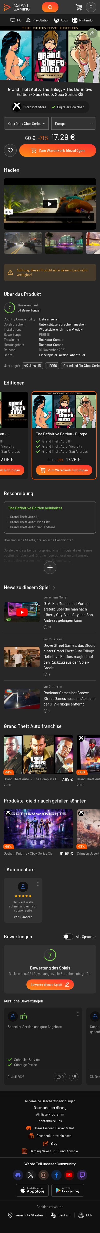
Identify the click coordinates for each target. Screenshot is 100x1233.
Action (63, 355)
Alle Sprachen (86, 937)
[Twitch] (82, 1175)
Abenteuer (77, 355)
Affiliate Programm (50, 1114)
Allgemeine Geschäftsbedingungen (50, 1101)
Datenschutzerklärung (50, 1108)
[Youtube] (69, 1175)
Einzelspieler (48, 355)
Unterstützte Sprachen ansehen (62, 324)
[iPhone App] (32, 1190)
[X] (31, 1175)
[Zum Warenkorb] (79, 7)
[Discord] (18, 1175)
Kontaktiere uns (50, 1121)
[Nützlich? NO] (73, 1077)
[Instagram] (43, 1175)
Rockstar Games (51, 340)
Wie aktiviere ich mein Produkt (61, 329)
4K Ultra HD (32, 366)
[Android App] (67, 1190)
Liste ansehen (49, 319)
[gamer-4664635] (13, 1016)
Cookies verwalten (50, 1207)
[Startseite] (16, 7)
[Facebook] (56, 1175)
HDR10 (52, 366)
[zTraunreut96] (23, 887)
